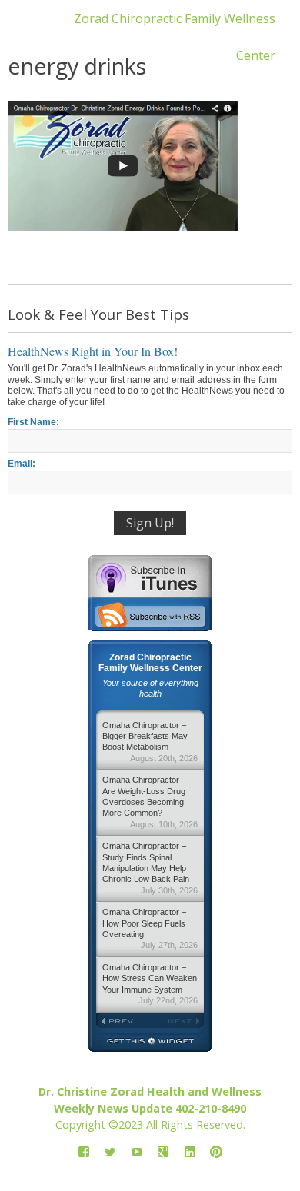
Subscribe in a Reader (150, 614)
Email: (21, 463)
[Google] (163, 1152)
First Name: (33, 422)
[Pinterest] (216, 1152)
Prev (123, 1021)
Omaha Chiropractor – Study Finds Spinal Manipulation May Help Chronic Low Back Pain (150, 868)
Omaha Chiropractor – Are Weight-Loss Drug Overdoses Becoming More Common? (150, 802)
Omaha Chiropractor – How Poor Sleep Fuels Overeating (150, 928)
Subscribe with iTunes (150, 576)
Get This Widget (150, 1042)
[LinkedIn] (190, 1152)
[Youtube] (137, 1152)
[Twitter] (110, 1152)
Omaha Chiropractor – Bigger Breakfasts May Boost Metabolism (150, 741)
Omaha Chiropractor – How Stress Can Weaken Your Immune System (150, 984)
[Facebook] (84, 1152)
